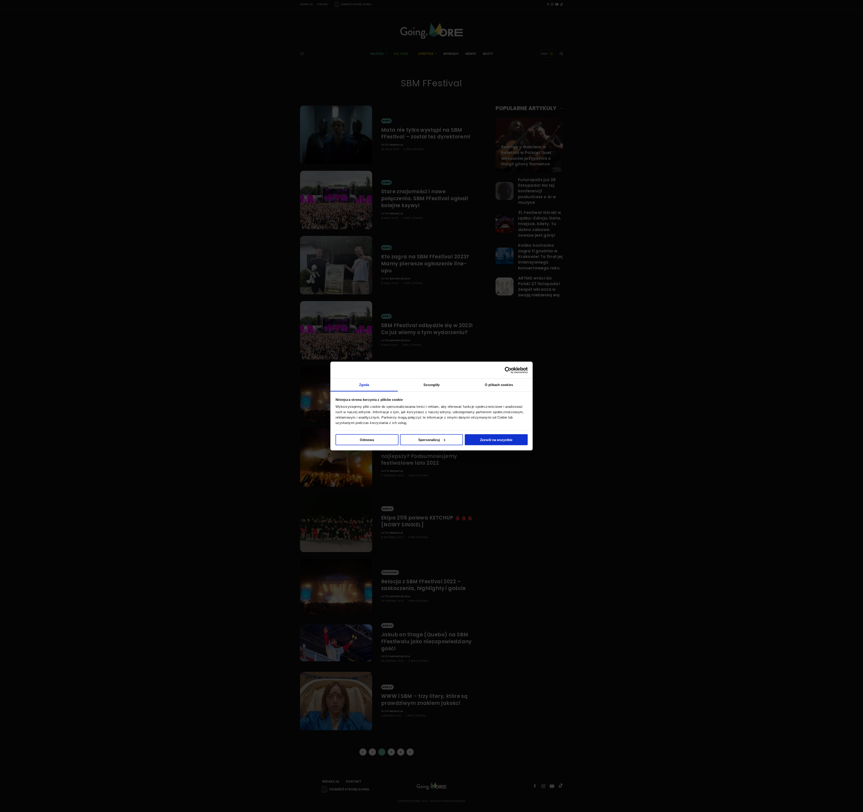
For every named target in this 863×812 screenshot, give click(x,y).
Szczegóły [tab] (431, 385)
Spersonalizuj (429, 439)
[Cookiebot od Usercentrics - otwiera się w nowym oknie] (508, 370)
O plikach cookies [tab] (499, 385)
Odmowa (367, 439)
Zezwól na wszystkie (496, 439)
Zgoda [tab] (364, 385)
